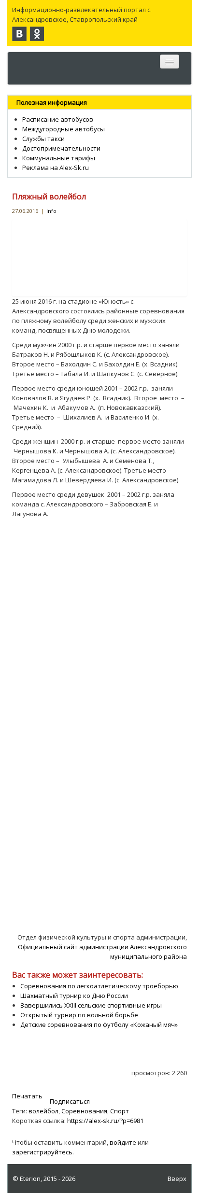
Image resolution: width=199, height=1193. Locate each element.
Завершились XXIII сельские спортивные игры (91, 1005)
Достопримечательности (61, 148)
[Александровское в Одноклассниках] (36, 34)
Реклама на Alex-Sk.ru (55, 167)
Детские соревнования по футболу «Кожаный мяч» (99, 1024)
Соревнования (84, 1111)
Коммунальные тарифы (58, 158)
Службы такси (43, 138)
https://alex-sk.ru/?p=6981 (105, 1120)
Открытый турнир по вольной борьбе (79, 1015)
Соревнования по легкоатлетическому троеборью (99, 986)
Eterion (30, 1178)
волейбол (43, 1111)
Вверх (177, 1178)
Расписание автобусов (57, 119)
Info (51, 210)
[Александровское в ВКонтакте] (19, 34)
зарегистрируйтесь (42, 1152)
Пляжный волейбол (49, 196)
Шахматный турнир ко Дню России (74, 995)
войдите (123, 1142)
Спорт (119, 1111)
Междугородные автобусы (63, 129)
